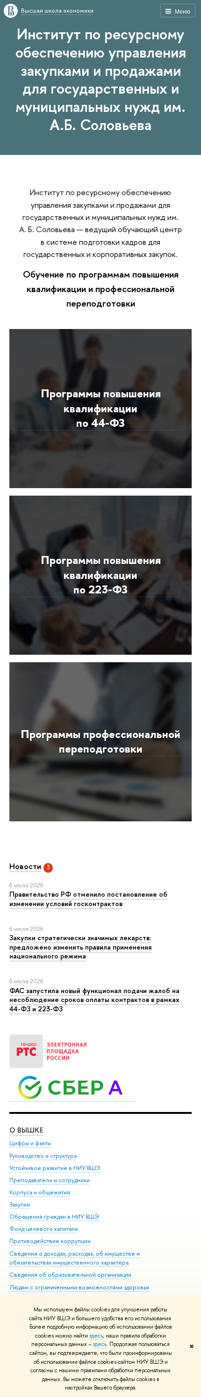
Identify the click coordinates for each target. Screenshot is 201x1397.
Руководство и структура (43, 1156)
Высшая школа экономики (57, 10)
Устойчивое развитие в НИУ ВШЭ (54, 1168)
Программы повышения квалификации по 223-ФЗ (101, 574)
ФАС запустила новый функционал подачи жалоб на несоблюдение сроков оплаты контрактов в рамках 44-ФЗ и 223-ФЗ (94, 1000)
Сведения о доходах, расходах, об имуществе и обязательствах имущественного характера (74, 1258)
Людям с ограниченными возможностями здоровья (79, 1287)
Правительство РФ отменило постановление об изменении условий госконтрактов (88, 898)
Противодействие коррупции (50, 1241)
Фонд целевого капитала (43, 1229)
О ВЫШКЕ (26, 1130)
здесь (96, 1335)
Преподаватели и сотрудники (49, 1180)
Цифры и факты (30, 1143)
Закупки (19, 1204)
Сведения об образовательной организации (70, 1275)
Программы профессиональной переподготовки (100, 741)
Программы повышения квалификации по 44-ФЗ (101, 408)
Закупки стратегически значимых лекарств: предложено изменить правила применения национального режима (80, 947)
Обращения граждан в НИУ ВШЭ (54, 1217)
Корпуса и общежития (39, 1192)
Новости (25, 866)
